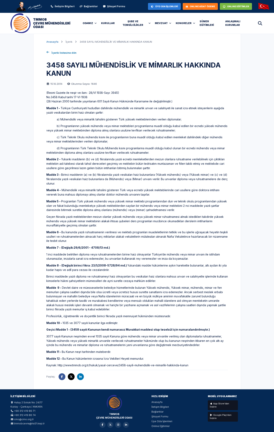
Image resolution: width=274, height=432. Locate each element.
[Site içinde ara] (260, 23)
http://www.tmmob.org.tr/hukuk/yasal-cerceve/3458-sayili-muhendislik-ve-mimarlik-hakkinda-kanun (123, 365)
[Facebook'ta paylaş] (62, 376)
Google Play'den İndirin (220, 417)
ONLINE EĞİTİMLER (238, 6)
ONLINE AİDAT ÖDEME (202, 6)
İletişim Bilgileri (65, 6)
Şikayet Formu (116, 6)
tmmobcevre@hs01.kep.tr (29, 423)
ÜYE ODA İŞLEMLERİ (166, 6)
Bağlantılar (91, 6)
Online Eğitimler (160, 426)
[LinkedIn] (126, 425)
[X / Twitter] (110, 425)
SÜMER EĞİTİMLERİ (207, 23)
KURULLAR (108, 23)
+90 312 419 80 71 (24, 410)
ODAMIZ (88, 23)
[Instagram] (118, 425)
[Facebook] (102, 425)
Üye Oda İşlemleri (161, 421)
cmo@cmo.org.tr (24, 419)
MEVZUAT (161, 23)
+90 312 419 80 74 (25, 415)
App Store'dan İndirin (219, 405)
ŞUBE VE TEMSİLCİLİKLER (133, 23)
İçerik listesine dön (64, 52)
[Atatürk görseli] (29, 6)
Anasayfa (52, 41)
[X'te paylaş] (71, 376)
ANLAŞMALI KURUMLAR (232, 23)
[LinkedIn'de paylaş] (80, 376)
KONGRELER (184, 23)
